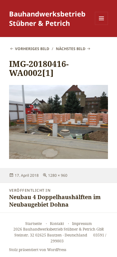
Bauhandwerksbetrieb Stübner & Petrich (47, 18)
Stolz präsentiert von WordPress (37, 249)
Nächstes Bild (70, 48)
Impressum (82, 223)
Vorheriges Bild (32, 48)
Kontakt (57, 223)
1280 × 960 (57, 175)
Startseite (33, 223)
